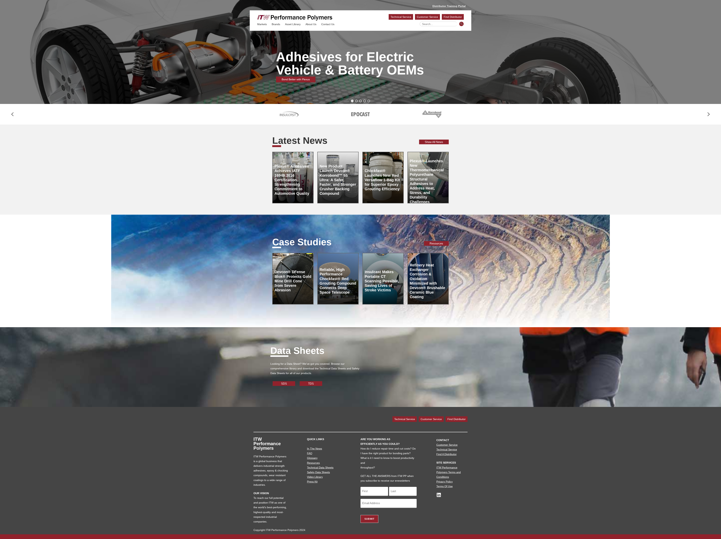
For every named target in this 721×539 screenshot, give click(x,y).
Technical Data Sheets (320, 467)
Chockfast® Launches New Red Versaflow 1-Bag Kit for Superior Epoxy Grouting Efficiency (382, 180)
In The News (314, 448)
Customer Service (427, 16)
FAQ (309, 453)
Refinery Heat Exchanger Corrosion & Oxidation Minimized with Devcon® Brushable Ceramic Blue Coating (427, 281)
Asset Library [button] (293, 24)
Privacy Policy (444, 481)
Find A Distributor (446, 454)
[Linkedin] (438, 494)
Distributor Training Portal (449, 6)
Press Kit (312, 481)
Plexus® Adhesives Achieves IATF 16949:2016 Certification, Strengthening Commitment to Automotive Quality (292, 179)
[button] (352, 101)
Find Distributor (453, 16)
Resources (313, 462)
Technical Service (401, 16)
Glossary (312, 457)
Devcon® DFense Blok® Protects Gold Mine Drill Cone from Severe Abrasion (293, 281)
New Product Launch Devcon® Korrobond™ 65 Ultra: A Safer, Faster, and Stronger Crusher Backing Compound (338, 179)
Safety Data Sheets (318, 472)
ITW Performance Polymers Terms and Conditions (448, 472)
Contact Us (327, 24)
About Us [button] (310, 24)
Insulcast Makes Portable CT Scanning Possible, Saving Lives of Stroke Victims (382, 281)
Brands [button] (276, 24)
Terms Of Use (444, 486)
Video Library (315, 476)
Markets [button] (262, 24)
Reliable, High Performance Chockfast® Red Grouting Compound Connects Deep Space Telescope (338, 281)
